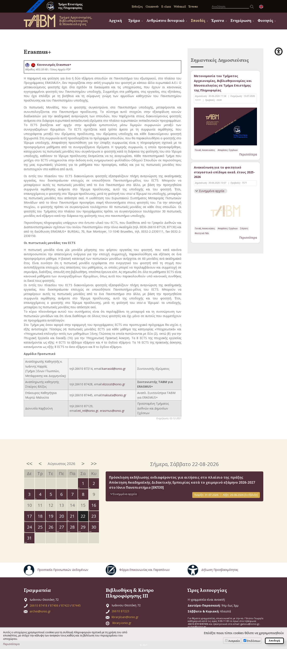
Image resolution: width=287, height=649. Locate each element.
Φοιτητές (265, 21)
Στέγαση (244, 228)
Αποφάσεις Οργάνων (228, 150)
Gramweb (152, 7)
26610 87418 (38, 605)
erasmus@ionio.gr (112, 411)
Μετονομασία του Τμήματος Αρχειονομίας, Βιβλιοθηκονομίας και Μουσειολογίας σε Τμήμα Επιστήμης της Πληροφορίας (223, 83)
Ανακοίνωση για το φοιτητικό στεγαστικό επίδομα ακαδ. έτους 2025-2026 (224, 172)
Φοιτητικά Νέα (202, 233)
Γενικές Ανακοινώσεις (205, 150)
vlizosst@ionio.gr (113, 384)
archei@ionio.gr (40, 611)
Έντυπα (193, 7)
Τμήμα (134, 21)
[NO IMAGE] (225, 210)
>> (94, 463)
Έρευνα (218, 21)
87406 (54, 605)
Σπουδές (198, 21)
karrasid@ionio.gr (114, 369)
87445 (76, 605)
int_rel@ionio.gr (88, 411)
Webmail (180, 7)
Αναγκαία (234, 641)
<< (29, 463)
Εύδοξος (137, 7)
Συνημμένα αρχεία (211, 191)
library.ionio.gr (121, 623)
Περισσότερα (248, 154)
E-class (166, 7)
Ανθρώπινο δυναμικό (165, 21)
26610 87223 (120, 611)
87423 (65, 605)
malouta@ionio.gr (114, 395)
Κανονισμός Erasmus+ (53, 65)
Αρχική (115, 21)
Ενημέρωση (240, 21)
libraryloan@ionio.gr (125, 617)
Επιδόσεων (253, 641)
